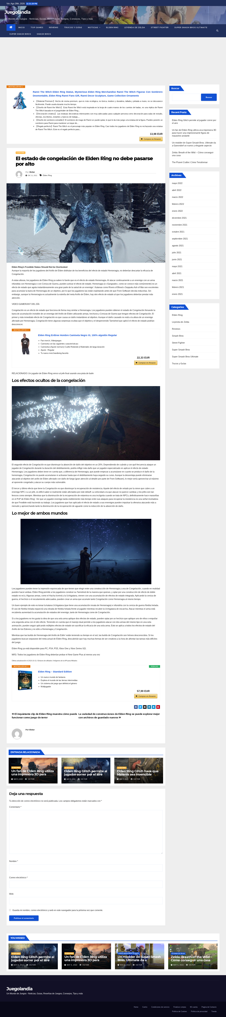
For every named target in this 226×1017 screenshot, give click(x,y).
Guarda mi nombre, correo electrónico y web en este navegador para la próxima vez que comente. (57, 910)
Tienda (213, 1011)
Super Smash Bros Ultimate (190, 27)
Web (11, 894)
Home (136, 1007)
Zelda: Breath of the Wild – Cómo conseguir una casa (191, 958)
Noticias (93, 27)
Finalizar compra (179, 1007)
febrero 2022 (178, 204)
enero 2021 (177, 294)
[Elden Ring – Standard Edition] (25, 680)
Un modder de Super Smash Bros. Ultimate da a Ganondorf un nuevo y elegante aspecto (139, 961)
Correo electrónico (18, 877)
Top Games (37, 27)
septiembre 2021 (180, 239)
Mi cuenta (193, 1007)
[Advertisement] (113, 57)
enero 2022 (177, 211)
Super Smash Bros (20, 34)
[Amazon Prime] (153, 358)
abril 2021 (177, 273)
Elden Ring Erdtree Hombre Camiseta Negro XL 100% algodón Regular (77, 335)
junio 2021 (177, 259)
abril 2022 (177, 190)
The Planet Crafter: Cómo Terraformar (190, 162)
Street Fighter (160, 27)
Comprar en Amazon (152, 139)
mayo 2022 (177, 183)
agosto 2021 (178, 246)
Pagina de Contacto (209, 1007)
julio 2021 (176, 252)
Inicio (21, 27)
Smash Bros (44, 34)
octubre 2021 (178, 232)
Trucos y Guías (73, 27)
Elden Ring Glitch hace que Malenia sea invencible (138, 772)
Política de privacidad (199, 1011)
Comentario (15, 807)
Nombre (13, 861)
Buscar (175, 88)
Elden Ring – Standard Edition (55, 671)
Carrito (144, 1007)
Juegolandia (17, 12)
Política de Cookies (179, 1011)
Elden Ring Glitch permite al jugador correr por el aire (85, 772)
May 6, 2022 (19, 965)
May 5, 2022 (125, 965)
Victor (32, 172)
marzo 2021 (177, 280)
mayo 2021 (177, 266)
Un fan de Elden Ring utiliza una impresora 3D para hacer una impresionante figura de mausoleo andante (33, 776)
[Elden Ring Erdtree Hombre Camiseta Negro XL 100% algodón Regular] (25, 343)
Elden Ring (112, 27)
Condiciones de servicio (160, 1007)
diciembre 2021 (179, 218)
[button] (217, 31)
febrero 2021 (178, 287)
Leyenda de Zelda (134, 27)
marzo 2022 (177, 197)
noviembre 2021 (179, 225)
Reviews (53, 27)
